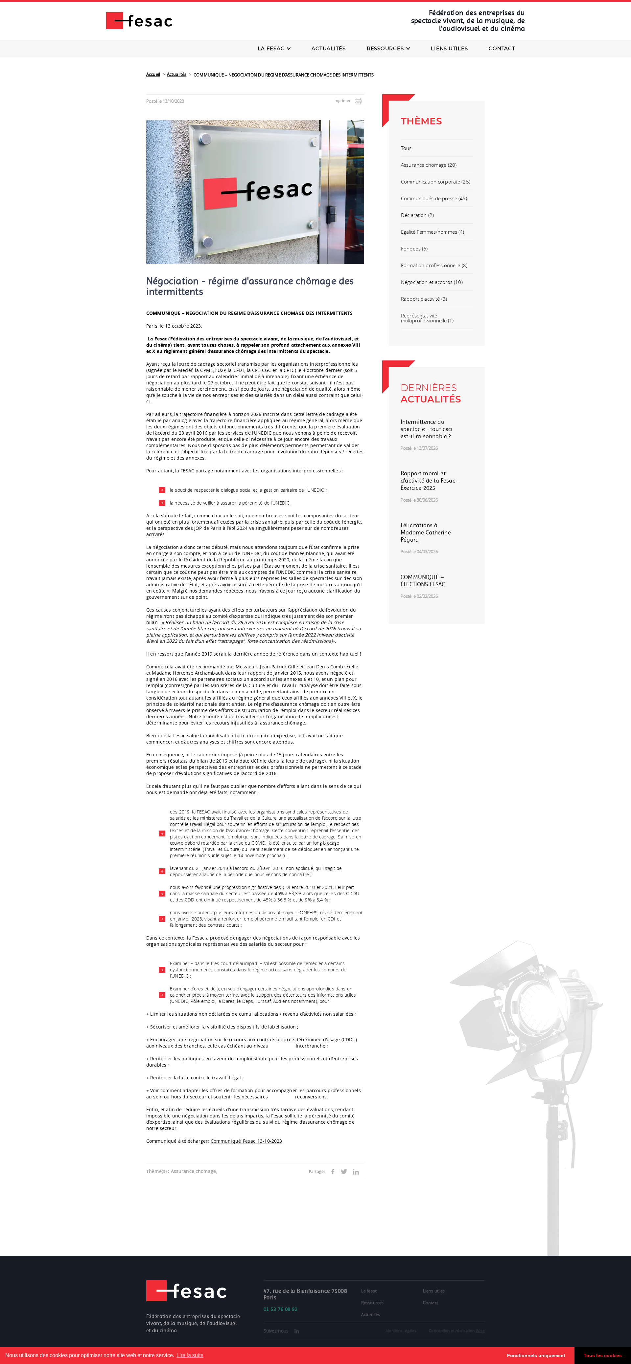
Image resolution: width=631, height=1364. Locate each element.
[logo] (139, 20)
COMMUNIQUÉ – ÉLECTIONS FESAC (423, 581)
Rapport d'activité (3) (424, 298)
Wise (480, 1330)
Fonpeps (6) (414, 248)
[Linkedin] (296, 1331)
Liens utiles (449, 48)
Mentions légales (401, 1330)
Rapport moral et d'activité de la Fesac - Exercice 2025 (430, 480)
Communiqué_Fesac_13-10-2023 (246, 1141)
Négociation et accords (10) (432, 282)
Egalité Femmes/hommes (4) (432, 231)
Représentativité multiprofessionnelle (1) (427, 318)
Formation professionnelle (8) (434, 265)
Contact (502, 48)
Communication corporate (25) (435, 181)
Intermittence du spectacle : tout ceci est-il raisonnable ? (427, 429)
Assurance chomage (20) (428, 165)
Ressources (372, 1303)
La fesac (369, 1291)
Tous (406, 148)
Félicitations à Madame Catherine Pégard (426, 532)
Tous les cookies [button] (603, 1355)
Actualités (329, 48)
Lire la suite (189, 1355)
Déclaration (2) (417, 215)
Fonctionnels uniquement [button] (536, 1355)
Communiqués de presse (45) (434, 198)
